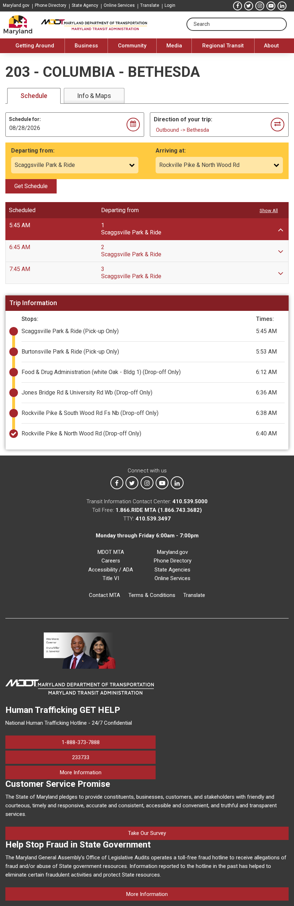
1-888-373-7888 (81, 742)
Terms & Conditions (151, 595)
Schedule (33, 95)
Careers (110, 560)
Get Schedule (31, 186)
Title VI (111, 578)
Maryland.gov (16, 5)
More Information (108, 772)
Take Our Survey (147, 833)
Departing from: (32, 150)
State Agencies (172, 569)
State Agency (85, 5)
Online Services (119, 5)
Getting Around (34, 45)
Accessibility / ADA (110, 569)
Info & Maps (94, 95)
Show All (269, 210)
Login (170, 5)
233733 (80, 757)
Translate (149, 5)
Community (132, 45)
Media (174, 45)
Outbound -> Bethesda (182, 130)
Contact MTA (104, 595)
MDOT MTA (111, 552)
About (271, 45)
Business (86, 45)
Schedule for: (25, 119)
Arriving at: (171, 150)
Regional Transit (223, 45)
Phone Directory (50, 5)
